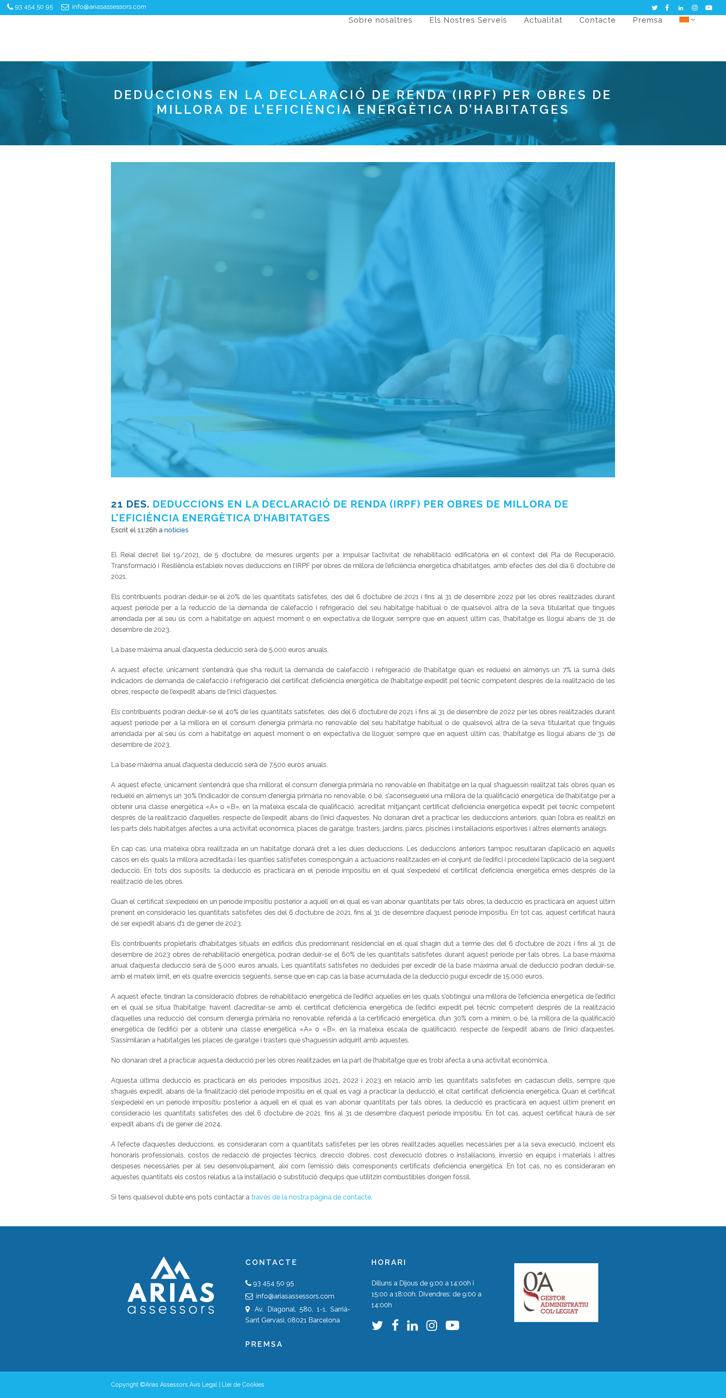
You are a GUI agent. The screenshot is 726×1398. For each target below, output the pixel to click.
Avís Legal (203, 1384)
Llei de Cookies (243, 1384)
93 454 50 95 (34, 6)
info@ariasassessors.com (108, 6)
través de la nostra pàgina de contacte (311, 1197)
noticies (176, 530)
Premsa (264, 1344)
